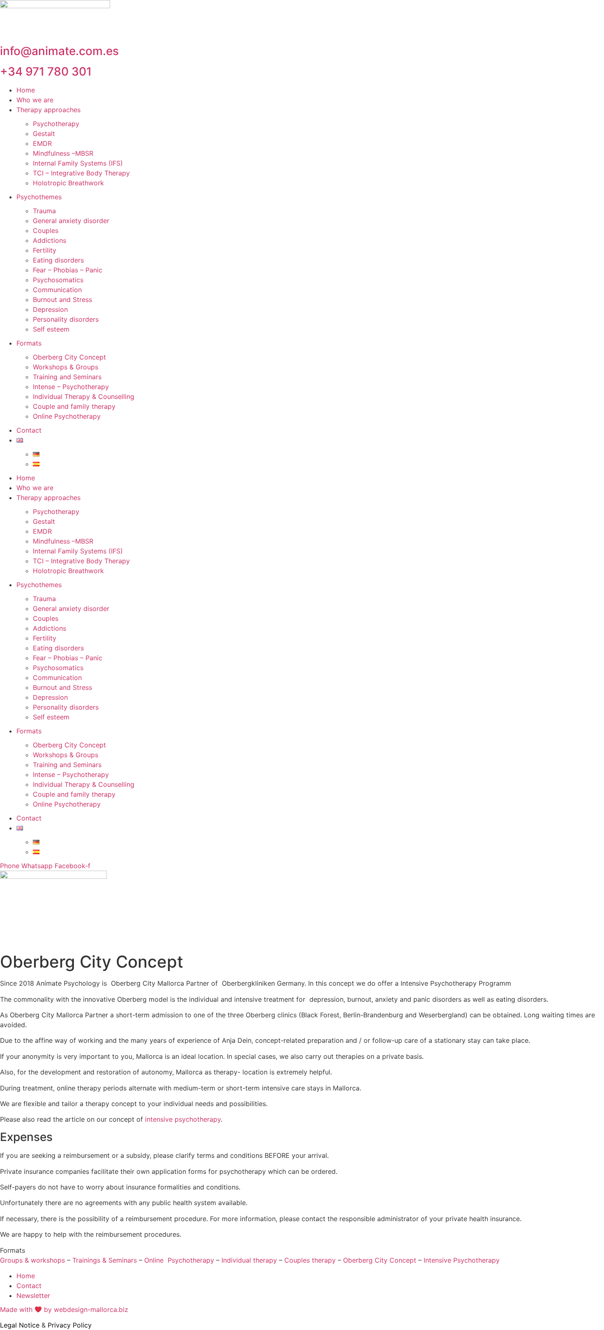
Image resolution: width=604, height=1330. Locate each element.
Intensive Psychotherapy (462, 1260)
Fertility (44, 250)
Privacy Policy (70, 1325)
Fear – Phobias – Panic (67, 270)
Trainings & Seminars (104, 1260)
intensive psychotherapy (183, 1119)
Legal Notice (19, 1325)
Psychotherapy (56, 124)
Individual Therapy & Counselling (83, 396)
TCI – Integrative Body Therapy (81, 173)
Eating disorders (58, 260)
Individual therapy (249, 1260)
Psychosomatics (58, 280)
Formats (28, 343)
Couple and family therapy (74, 406)
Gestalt (44, 133)
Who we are (34, 100)
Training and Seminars (67, 377)
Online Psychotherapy (67, 416)
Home (25, 90)
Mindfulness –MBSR (63, 153)
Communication (57, 290)
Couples (45, 230)
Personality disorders (66, 319)
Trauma (44, 211)
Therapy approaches (48, 110)
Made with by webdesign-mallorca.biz (64, 1309)
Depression (50, 309)
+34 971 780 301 (46, 71)
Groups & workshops (32, 1260)
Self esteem (51, 329)
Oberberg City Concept (69, 357)
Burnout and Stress (62, 299)
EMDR (42, 143)
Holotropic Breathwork (68, 183)
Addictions (49, 240)
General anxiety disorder (71, 221)
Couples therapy (310, 1260)
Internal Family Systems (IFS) (78, 163)
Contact (28, 430)
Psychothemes (39, 197)
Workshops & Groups (65, 367)
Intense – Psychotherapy (71, 387)
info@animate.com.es (59, 51)
